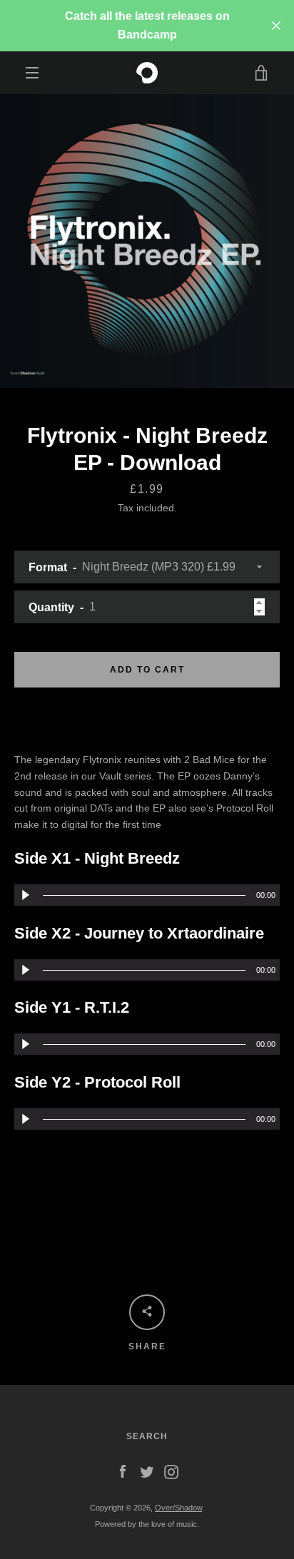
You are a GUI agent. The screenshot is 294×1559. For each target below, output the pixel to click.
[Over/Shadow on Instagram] (171, 1471)
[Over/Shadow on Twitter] (147, 1471)
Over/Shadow (178, 1507)
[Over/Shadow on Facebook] (123, 1471)
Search (147, 1436)
